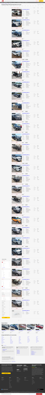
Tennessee (20, 342)
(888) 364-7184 (15, 391)
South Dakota (11, 342)
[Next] (26, 320)
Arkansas (20, 336)
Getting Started (18, 2)
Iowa (10, 338)
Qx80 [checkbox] (3, 286)
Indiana (2, 338)
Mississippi (28, 339)
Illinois (36, 337)
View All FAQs (4, 345)
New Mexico (37, 340)
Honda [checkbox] (3, 275)
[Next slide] (31, 7)
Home (2, 2)
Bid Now (17, 17)
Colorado (37, 336)
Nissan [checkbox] (3, 276)
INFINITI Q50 (4, 350)
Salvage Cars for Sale (19, 366)
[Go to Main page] (3, 1)
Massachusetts (3, 339)
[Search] (34, 1)
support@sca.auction (19, 391)
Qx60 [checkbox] (3, 283)
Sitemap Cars (10, 387)
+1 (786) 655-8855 (12, 391)
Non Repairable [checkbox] (4, 299)
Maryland (37, 338)
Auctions (14, 2)
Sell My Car (26, 2)
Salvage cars (6, 3)
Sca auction (3, 3)
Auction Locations (18, 379)
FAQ (32, 379)
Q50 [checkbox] (3, 282)
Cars (9, 378)
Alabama (2, 336)
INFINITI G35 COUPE (5, 349)
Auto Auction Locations (26, 366)
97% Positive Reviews (34, 366)
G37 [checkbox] (3, 284)
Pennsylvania (37, 341)
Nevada (19, 340)
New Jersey (28, 340)
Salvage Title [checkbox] (4, 298)
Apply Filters (6, 317)
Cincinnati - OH (32, 354)
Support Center (13, 361)
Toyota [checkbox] (3, 272)
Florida (11, 337)
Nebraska (11, 340)
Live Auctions (10, 2)
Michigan (11, 339)
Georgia (19, 337)
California (28, 336)
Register (25, 378)
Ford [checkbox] (3, 273)
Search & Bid (5, 2)
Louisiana (28, 338)
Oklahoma (28, 341)
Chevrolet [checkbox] (4, 274)
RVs (9, 379)
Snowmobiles (10, 386)
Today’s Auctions (18, 378)
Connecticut (3, 337)
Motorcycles (10, 380)
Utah (36, 342)
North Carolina (11, 341)
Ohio (19, 341)
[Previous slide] (11, 7)
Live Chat (33, 380)
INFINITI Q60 (18, 352)
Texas (28, 342)
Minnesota (20, 339)
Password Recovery (26, 380)
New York (2, 341)
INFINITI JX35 (18, 353)
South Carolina (3, 342)
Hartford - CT (32, 351)
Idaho (28, 337)
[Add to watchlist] (21, 9)
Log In (25, 379)
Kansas (19, 338)
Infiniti (8, 3)
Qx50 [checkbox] (3, 285)
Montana (2, 340)
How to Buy (33, 378)
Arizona (11, 336)
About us (2, 378)
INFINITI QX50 (18, 351)
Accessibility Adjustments (5, 389)
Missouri (37, 339)
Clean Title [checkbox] (4, 297)
